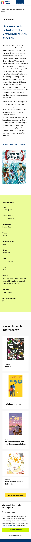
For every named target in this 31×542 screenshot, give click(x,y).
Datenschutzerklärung (9, 525)
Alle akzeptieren (16, 530)
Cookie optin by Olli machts (24, 538)
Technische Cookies (9, 512)
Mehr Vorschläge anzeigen (15, 495)
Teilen (6, 144)
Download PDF (15, 144)
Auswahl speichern (15, 535)
